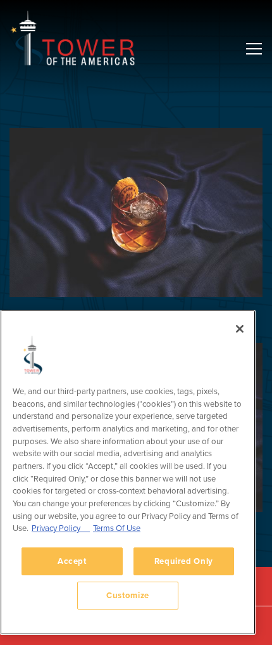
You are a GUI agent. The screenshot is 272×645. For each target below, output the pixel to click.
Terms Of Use (116, 527)
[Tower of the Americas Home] (72, 38)
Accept (72, 561)
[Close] (240, 329)
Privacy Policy (61, 527)
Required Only (184, 561)
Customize (127, 595)
